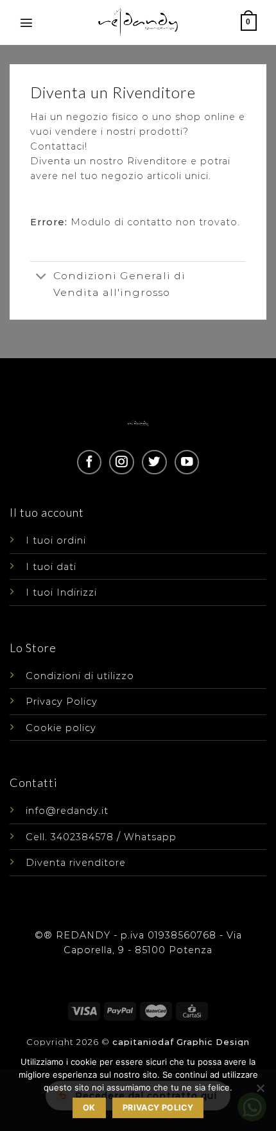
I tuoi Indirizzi (61, 592)
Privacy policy (158, 1107)
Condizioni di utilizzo (80, 676)
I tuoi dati (51, 567)
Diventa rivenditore (76, 862)
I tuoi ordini (56, 540)
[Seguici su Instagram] (121, 462)
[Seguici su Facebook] (89, 462)
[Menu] (26, 22)
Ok (89, 1107)
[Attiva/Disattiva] (41, 277)
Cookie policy (61, 728)
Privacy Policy (62, 701)
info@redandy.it (67, 810)
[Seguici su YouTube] (187, 462)
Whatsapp (150, 837)
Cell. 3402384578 (70, 837)
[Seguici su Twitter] (154, 462)
